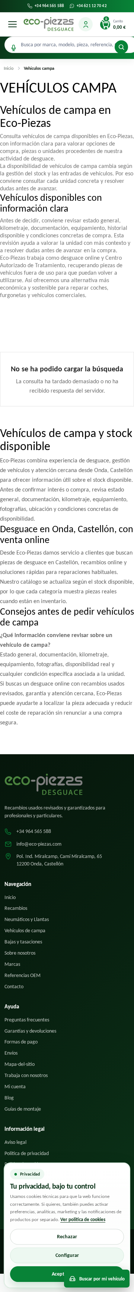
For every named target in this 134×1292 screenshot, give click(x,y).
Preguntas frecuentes (26, 1020)
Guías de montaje (22, 1109)
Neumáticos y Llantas (26, 919)
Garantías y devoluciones (30, 1031)
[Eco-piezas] (48, 24)
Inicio (10, 897)
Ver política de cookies (82, 1219)
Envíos (10, 1053)
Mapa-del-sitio (19, 1064)
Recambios (15, 908)
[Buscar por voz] (13, 48)
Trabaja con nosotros (26, 1075)
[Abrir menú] (12, 24)
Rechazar (67, 1236)
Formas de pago (21, 1042)
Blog (9, 1098)
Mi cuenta (15, 1086)
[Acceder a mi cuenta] (85, 24)
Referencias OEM (22, 975)
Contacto (13, 986)
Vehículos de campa (24, 930)
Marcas (12, 964)
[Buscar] (121, 47)
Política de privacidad (26, 1153)
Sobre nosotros (19, 953)
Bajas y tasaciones (23, 942)
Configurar (67, 1255)
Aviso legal (15, 1142)
